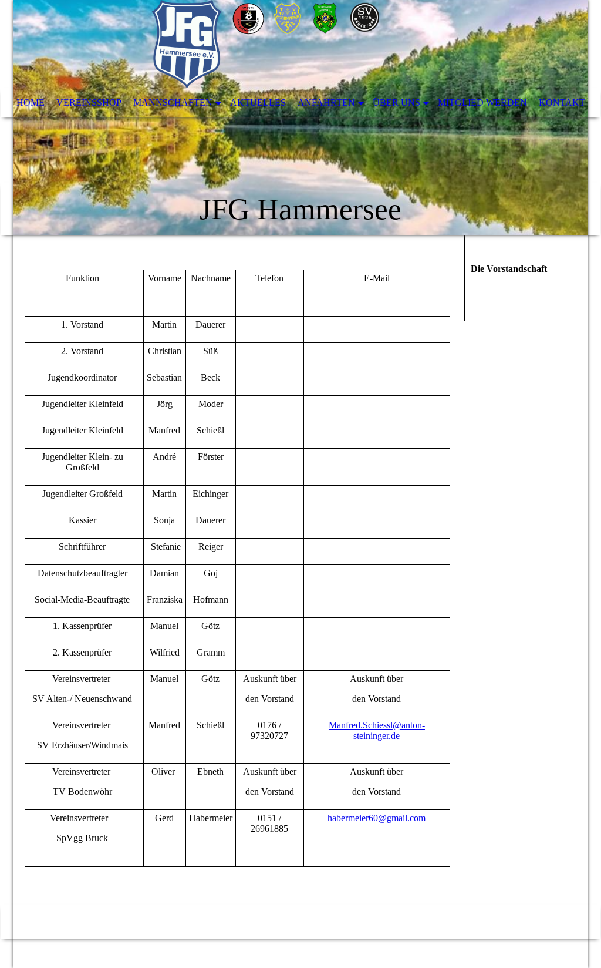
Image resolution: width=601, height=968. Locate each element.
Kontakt (562, 102)
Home (30, 102)
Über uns (396, 102)
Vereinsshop (88, 102)
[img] (300, 117)
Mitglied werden (482, 102)
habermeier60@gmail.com (376, 818)
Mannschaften (172, 102)
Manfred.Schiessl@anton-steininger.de (377, 730)
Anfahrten (326, 102)
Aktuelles (258, 102)
